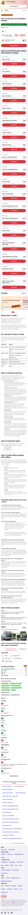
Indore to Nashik (6, 108)
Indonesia (7, 885)
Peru (21, 889)
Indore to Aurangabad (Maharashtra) (8, 281)
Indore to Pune (6, 59)
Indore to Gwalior (6, 96)
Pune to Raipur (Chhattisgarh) (10, 218)
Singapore (13, 885)
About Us (3, 854)
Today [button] (16, 35)
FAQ (2, 865)
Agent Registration (18, 854)
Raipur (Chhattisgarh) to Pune (10, 206)
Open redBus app (14, 6)
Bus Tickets (4, 849)
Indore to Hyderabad (7, 193)
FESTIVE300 (8, 307)
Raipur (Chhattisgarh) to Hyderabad (8, 243)
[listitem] (3, 298)
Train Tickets (11, 849)
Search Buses (15, 45)
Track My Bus (4, 862)
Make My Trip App (15, 877)
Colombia (15, 889)
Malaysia (20, 885)
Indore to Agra (6, 181)
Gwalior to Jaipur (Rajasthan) (10, 169)
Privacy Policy (15, 869)
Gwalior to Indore (6, 132)
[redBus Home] (6, 10)
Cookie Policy (4, 873)
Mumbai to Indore (6, 145)
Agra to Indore (6, 230)
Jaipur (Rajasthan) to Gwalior (10, 256)
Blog (16, 865)
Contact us (10, 854)
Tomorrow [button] (22, 35)
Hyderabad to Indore (7, 268)
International (4, 892)
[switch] (24, 40)
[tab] (11, 649)
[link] (11, 303)
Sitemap (6, 865)
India (2, 885)
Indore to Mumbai (6, 83)
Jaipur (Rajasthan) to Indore (9, 120)
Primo (20, 865)
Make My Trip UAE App (6, 881)
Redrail (8, 877)
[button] (25, 2)
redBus (3, 877)
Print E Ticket (20, 862)
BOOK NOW (14, 63)
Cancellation (12, 862)
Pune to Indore (6, 71)
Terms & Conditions (6, 869)
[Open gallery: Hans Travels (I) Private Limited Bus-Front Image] (8, 636)
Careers (3, 857)
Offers (11, 865)
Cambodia (9, 889)
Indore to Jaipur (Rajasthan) (9, 157)
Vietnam (3, 889)
